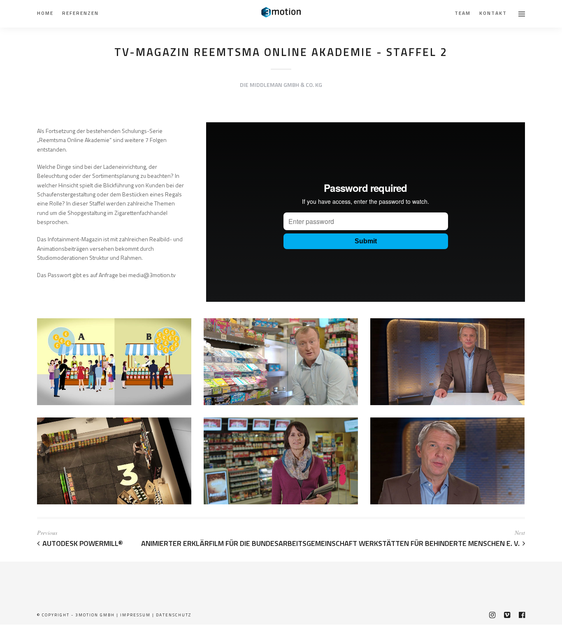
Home (45, 13)
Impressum (135, 615)
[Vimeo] (507, 615)
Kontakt (493, 13)
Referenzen (80, 13)
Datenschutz (173, 615)
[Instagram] (492, 615)
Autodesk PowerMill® (82, 543)
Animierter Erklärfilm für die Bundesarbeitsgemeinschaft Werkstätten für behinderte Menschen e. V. (330, 543)
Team (463, 13)
